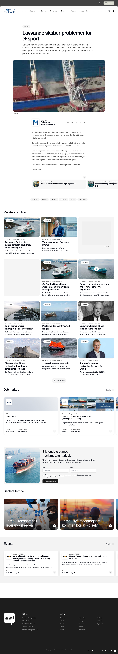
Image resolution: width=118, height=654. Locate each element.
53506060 (31, 627)
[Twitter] (76, 122)
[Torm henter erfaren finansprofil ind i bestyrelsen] (22, 318)
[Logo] (9, 11)
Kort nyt (80, 621)
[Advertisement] (96, 233)
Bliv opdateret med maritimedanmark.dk (100, 651)
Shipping (63, 618)
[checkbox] (43, 476)
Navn (43, 467)
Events (80, 627)
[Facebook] (68, 122)
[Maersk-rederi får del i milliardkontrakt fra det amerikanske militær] (22, 356)
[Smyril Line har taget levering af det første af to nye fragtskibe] (96, 277)
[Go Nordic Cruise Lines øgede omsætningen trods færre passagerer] (22, 235)
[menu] (113, 11)
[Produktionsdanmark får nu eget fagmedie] (59, 184)
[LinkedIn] (72, 122)
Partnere (100, 618)
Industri (62, 621)
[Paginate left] (5, 416)
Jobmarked (82, 630)
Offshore (62, 627)
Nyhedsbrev (101, 624)
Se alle (108, 390)
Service (62, 624)
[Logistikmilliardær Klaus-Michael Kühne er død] (96, 318)
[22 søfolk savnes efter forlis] (59, 354)
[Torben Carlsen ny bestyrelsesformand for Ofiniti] (96, 356)
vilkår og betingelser (82, 475)
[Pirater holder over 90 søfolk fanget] (59, 318)
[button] (84, 177)
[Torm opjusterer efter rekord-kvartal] (59, 234)
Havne (62, 630)
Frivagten (81, 624)
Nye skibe (81, 618)
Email (71, 467)
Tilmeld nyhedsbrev (50, 481)
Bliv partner (108, 3)
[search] (109, 11)
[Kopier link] (85, 122)
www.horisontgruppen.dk (30, 630)
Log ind (99, 3)
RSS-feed (100, 621)
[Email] (80, 122)
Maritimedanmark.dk (48, 124)
